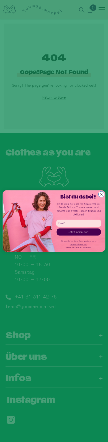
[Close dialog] (101, 194)
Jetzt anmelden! (78, 231)
